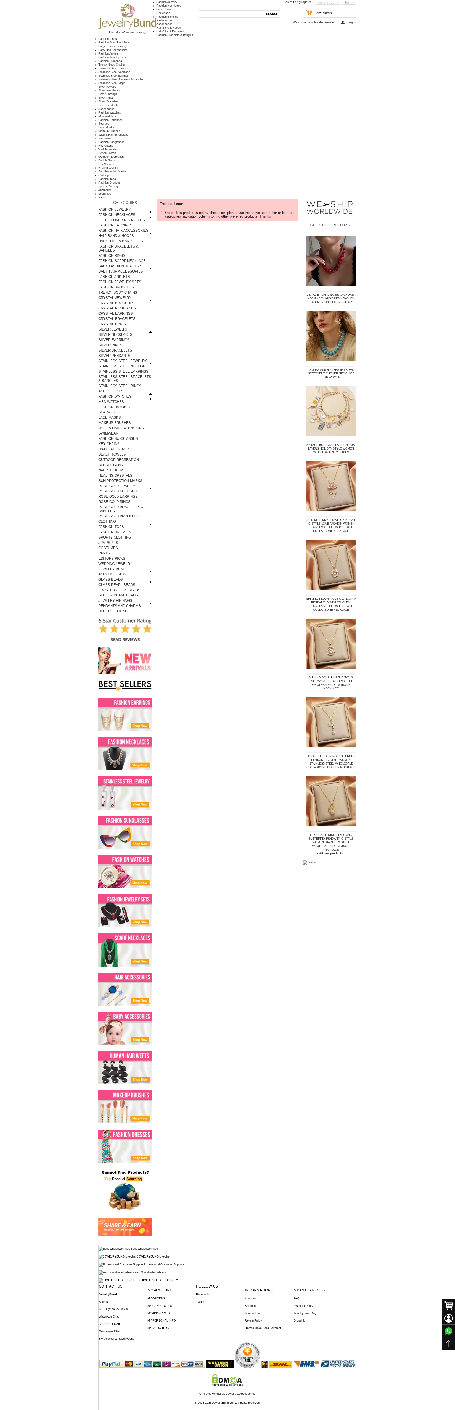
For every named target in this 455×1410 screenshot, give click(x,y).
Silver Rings (106, 97)
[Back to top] (448, 1343)
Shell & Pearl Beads (118, 595)
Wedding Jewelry (115, 564)
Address (104, 1301)
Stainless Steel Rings (111, 83)
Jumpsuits (105, 189)
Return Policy (253, 1320)
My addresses (158, 1313)
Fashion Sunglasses (111, 142)
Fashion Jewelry (166, 1)
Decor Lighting (113, 611)
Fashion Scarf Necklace (113, 42)
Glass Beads (110, 579)
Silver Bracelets (108, 101)
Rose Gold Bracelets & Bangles (121, 509)
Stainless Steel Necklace (114, 71)
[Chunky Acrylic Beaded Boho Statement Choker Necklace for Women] (331, 337)
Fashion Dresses (109, 182)
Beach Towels (107, 153)
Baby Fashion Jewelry (112, 46)
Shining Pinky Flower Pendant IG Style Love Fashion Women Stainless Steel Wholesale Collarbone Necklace (330, 525)
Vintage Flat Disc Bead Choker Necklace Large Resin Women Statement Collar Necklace (331, 298)
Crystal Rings (112, 324)
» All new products (330, 853)
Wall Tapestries (108, 149)
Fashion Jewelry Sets (112, 57)
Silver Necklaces (109, 90)
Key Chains (105, 145)
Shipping (250, 1305)
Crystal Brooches (116, 303)
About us (250, 1298)
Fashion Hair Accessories (123, 231)
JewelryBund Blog (305, 1313)
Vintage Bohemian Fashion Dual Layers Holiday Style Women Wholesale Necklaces (331, 448)
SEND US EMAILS (110, 1323)
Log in (351, 22)
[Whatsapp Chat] (448, 1331)
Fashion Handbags (110, 119)
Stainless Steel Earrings (113, 75)
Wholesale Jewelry (321, 22)
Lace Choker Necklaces (121, 220)
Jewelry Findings (115, 601)
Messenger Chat (109, 1331)
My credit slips (159, 1305)
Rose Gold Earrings (118, 497)
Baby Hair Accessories (113, 49)
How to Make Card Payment (263, 1327)
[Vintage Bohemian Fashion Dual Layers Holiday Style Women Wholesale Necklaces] (331, 412)
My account (159, 1290)
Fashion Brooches (110, 60)
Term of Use (253, 1313)
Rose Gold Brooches (118, 516)
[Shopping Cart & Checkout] (448, 1305)
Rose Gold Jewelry (117, 486)
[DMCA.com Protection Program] (228, 1384)
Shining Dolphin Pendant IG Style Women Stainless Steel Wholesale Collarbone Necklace (331, 683)
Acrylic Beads (112, 574)
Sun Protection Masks (112, 171)
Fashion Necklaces (168, 5)
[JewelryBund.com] (127, 28)
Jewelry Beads (113, 569)
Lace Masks (106, 127)
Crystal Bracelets (117, 319)
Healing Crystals (109, 167)
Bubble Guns (106, 160)
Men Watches (107, 116)
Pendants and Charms (119, 606)
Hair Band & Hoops (168, 27)
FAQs (297, 1298)
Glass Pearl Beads (116, 585)
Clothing (103, 175)
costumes (104, 193)
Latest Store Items (330, 225)
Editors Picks (111, 558)
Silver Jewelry (107, 86)
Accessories (106, 108)
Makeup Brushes (109, 130)
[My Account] (448, 1318)
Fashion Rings (107, 38)
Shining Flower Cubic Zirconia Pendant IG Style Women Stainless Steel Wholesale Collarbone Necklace (331, 604)
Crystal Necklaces (117, 308)
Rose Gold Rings (114, 502)
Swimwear (105, 138)
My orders (156, 1298)
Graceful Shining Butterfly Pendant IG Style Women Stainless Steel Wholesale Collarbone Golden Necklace (330, 762)
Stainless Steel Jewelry (113, 68)
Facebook (202, 1294)
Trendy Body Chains (111, 64)
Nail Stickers (106, 164)
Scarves (103, 123)
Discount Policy (303, 1305)
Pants (102, 197)
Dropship (299, 1320)
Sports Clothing (108, 186)
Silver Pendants (108, 105)
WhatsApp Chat (109, 1316)
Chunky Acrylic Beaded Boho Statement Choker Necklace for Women (331, 373)
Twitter (200, 1301)
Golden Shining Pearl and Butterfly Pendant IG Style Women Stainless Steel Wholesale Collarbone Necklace (331, 842)
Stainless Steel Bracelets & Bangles (121, 79)
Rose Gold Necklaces (119, 491)
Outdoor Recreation (111, 156)
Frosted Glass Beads (119, 590)
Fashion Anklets (108, 53)
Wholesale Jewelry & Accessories (233, 1393)
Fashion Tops (107, 178)
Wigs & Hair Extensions (113, 134)
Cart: (318, 12)
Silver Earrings (107, 94)
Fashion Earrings (167, 16)
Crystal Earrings (115, 313)
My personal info (161, 1320)
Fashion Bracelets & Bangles (174, 35)
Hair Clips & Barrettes (170, 31)
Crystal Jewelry (114, 298)
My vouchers (158, 1327)
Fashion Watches (109, 112)
